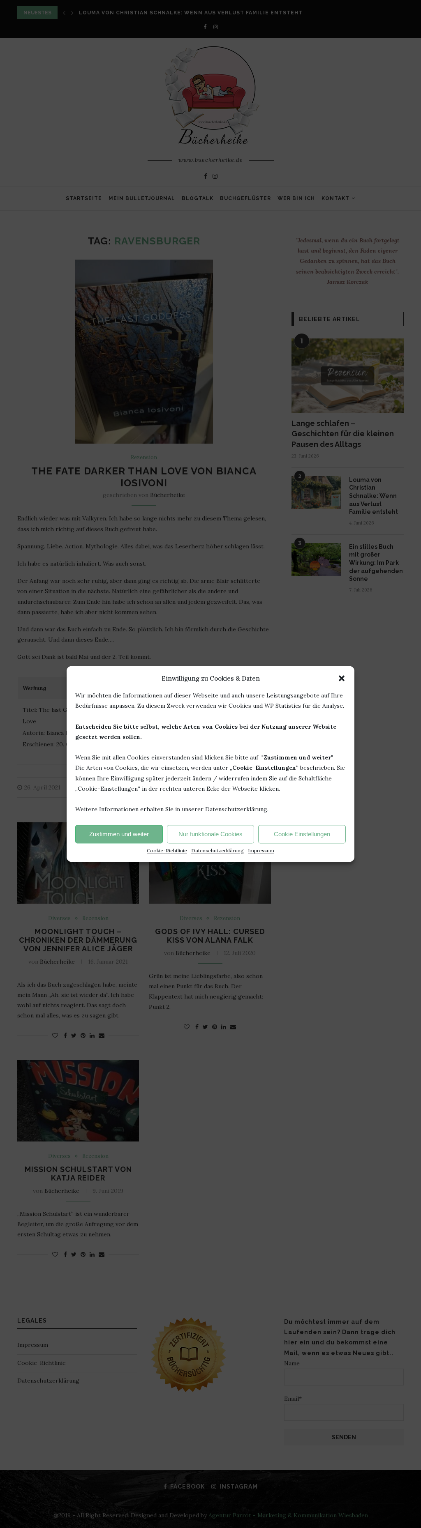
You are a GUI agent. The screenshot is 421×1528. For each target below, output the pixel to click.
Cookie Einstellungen (302, 834)
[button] (342, 678)
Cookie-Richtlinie (167, 851)
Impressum (261, 851)
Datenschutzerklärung (217, 851)
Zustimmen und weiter (119, 834)
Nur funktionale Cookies (210, 834)
